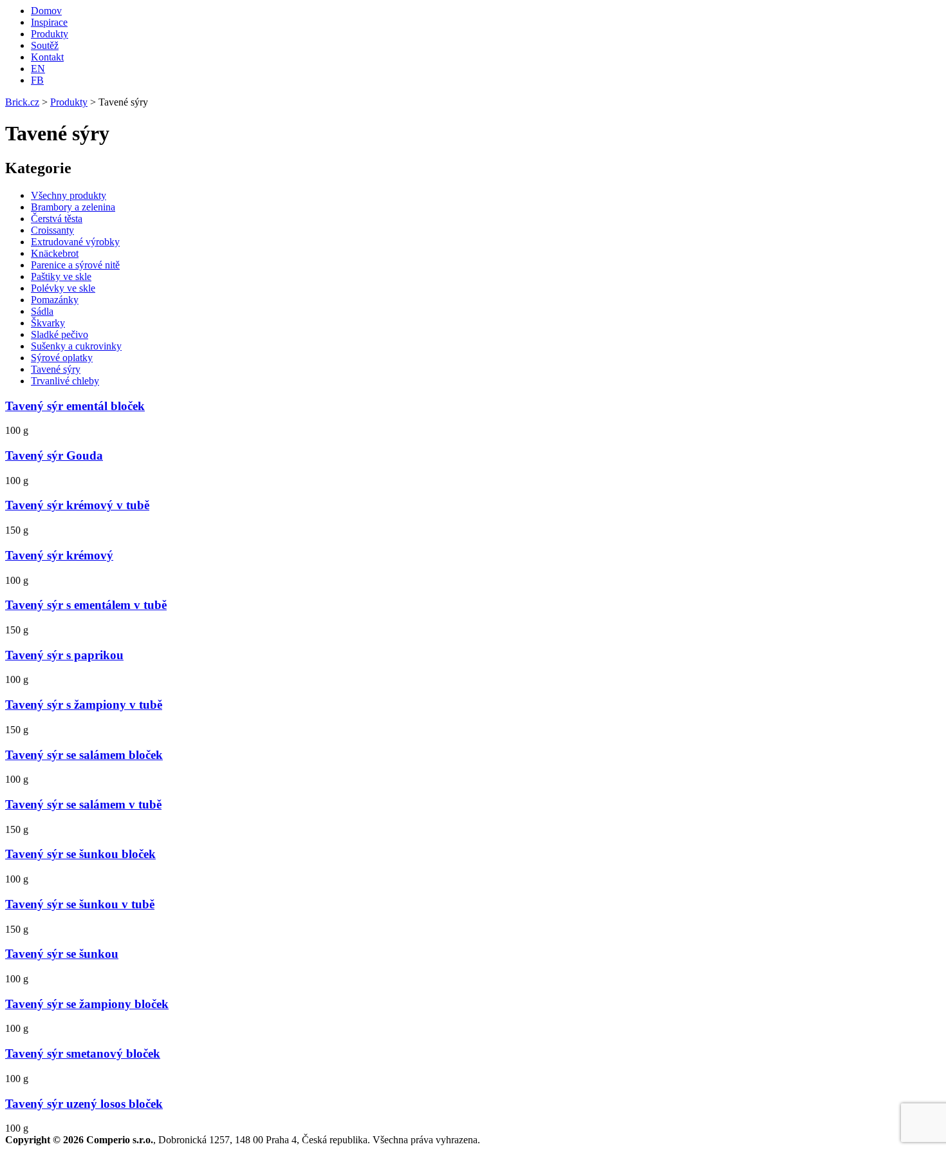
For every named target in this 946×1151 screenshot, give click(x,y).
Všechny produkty (68, 195)
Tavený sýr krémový (59, 555)
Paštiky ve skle (61, 276)
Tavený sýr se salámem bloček (84, 755)
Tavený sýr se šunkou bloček (80, 854)
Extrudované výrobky (75, 241)
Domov (46, 10)
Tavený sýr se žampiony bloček (87, 1004)
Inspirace (49, 22)
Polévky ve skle (63, 288)
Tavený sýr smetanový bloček (82, 1053)
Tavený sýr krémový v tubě (77, 505)
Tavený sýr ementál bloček (75, 406)
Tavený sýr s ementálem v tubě (86, 605)
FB (37, 80)
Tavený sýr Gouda (54, 455)
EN (38, 68)
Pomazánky (55, 299)
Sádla (42, 311)
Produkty (49, 33)
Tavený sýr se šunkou (61, 953)
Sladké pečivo (59, 334)
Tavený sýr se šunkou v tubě (79, 904)
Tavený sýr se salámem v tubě (83, 804)
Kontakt (47, 56)
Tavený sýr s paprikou (64, 655)
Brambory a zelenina (73, 206)
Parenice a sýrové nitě (75, 264)
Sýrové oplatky (62, 357)
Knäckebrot (55, 253)
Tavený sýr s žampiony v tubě (83, 704)
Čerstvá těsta (56, 218)
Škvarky (48, 322)
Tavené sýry (55, 369)
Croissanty (52, 230)
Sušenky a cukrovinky (76, 346)
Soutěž (45, 45)
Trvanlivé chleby (65, 380)
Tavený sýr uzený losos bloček (84, 1103)
